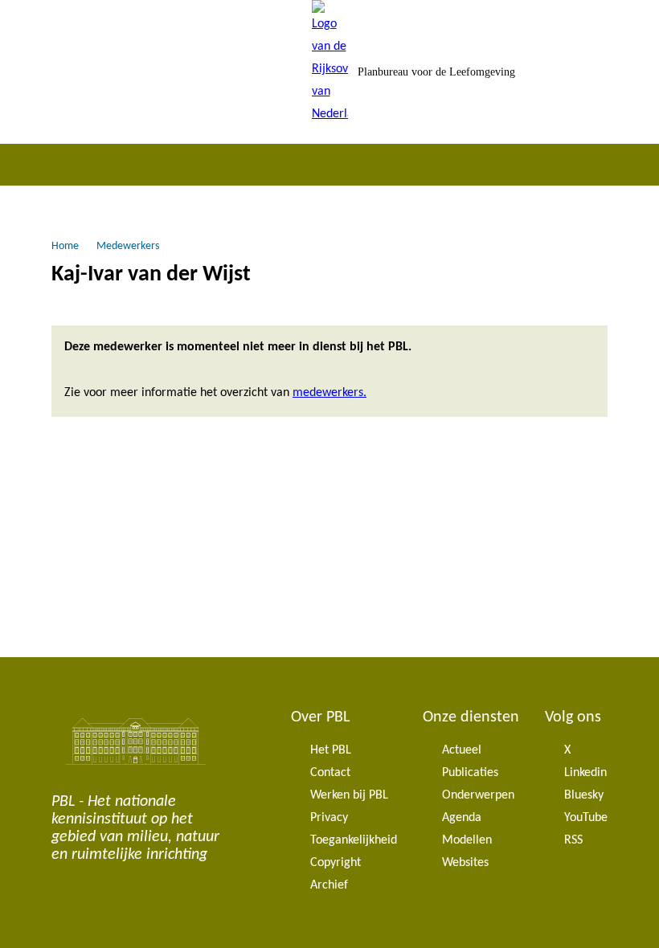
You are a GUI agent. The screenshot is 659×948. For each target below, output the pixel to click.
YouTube (586, 817)
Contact (330, 772)
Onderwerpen (478, 795)
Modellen (467, 840)
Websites (465, 862)
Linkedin (585, 772)
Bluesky (584, 795)
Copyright (335, 862)
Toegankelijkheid (353, 840)
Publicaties (470, 772)
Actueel (461, 750)
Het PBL (330, 750)
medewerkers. (329, 392)
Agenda (461, 817)
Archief (329, 885)
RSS (573, 840)
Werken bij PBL (349, 795)
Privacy (329, 817)
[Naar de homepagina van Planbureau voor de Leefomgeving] (330, 72)
